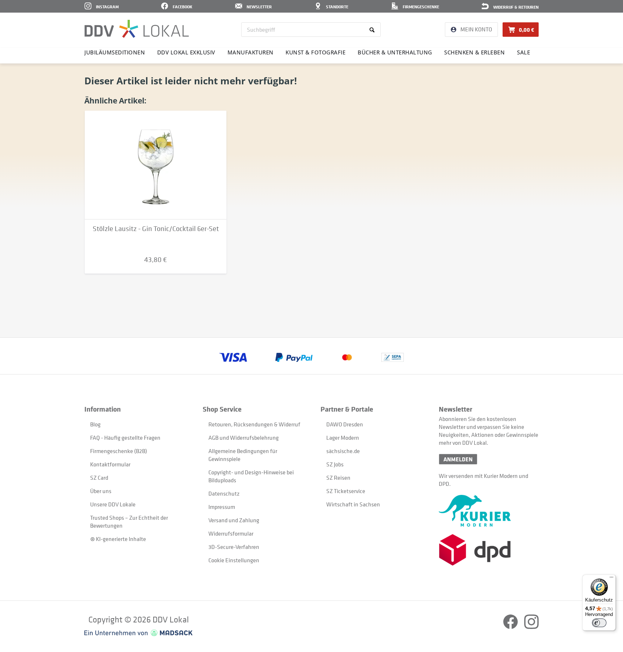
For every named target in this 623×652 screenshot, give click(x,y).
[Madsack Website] (138, 633)
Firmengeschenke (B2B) (118, 451)
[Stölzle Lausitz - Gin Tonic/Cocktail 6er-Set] (155, 165)
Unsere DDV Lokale (113, 504)
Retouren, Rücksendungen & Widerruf (254, 424)
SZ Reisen (338, 478)
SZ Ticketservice (345, 491)
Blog (95, 424)
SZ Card (99, 478)
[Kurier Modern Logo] (489, 511)
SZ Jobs (335, 464)
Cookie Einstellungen (233, 560)
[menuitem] (311, 29)
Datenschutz (223, 493)
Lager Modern (342, 438)
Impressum (221, 507)
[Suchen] (373, 29)
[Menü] (611, 579)
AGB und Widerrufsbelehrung (243, 438)
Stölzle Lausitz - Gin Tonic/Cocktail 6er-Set (156, 228)
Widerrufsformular (230, 533)
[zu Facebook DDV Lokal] (511, 627)
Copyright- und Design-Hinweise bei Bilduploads (251, 476)
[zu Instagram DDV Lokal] (531, 627)
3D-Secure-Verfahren (233, 547)
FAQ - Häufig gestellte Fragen (125, 438)
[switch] (599, 622)
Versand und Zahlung (233, 520)
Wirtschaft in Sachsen (353, 504)
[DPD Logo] (489, 550)
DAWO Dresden (344, 424)
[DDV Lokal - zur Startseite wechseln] (136, 29)
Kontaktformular (110, 464)
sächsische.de (343, 451)
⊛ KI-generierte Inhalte (118, 539)
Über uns (100, 491)
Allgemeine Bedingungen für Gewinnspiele (242, 455)
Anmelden (458, 459)
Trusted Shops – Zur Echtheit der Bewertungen (129, 521)
